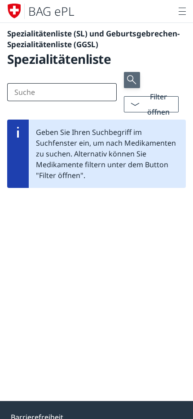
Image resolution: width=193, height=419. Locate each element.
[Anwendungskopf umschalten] (182, 11)
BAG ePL (51, 11)
